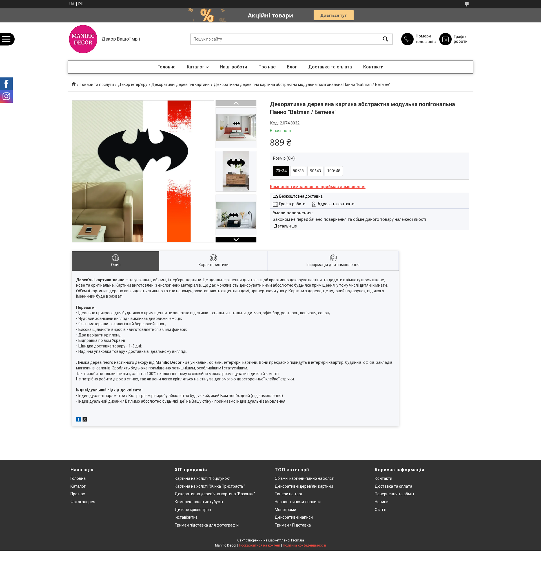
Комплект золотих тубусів (199, 502)
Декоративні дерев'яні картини (180, 84)
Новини (382, 502)
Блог (292, 67)
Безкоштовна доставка (301, 196)
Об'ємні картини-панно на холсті (304, 478)
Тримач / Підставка (293, 525)
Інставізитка (186, 517)
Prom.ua (297, 540)
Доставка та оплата (330, 67)
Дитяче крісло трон (193, 509)
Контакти (373, 67)
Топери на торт (289, 494)
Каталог (195, 67)
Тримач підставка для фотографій (207, 525)
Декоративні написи (294, 517)
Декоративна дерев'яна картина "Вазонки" (215, 494)
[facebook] (78, 420)
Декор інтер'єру (132, 84)
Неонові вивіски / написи (298, 502)
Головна (167, 67)
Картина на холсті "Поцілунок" (202, 478)
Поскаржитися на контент (259, 545)
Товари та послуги (97, 84)
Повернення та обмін (394, 494)
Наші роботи (233, 67)
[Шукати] (385, 39)
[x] (85, 420)
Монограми (285, 509)
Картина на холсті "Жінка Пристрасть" (210, 486)
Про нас (267, 67)
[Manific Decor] (83, 39)
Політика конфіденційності (304, 545)
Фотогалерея (82, 502)
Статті (380, 509)
